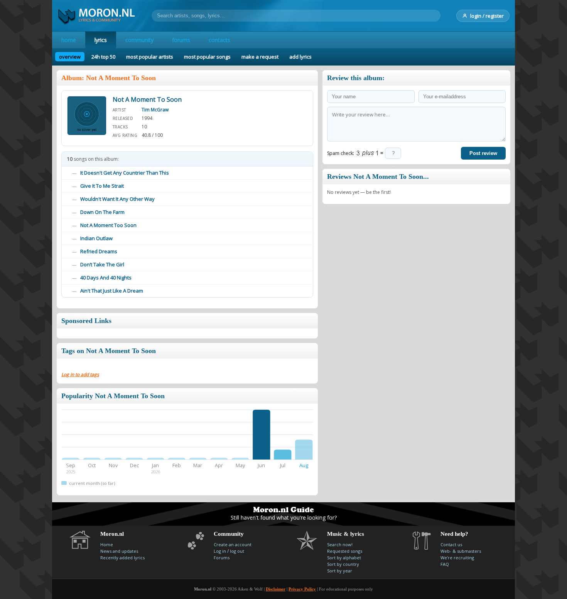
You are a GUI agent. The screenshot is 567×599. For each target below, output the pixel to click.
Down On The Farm (102, 212)
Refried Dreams (98, 251)
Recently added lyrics (122, 557)
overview (70, 56)
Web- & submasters (460, 551)
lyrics (100, 40)
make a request (259, 56)
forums (181, 40)
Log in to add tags (80, 374)
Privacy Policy (302, 589)
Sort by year (339, 571)
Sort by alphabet (344, 557)
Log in (220, 551)
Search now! (340, 544)
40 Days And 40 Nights (106, 277)
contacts (219, 40)
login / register (487, 15)
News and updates (119, 551)
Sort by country (343, 564)
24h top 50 (103, 56)
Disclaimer (275, 589)
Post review (483, 153)
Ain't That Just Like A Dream (111, 290)
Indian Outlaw (96, 238)
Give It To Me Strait (102, 185)
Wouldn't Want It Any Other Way (117, 198)
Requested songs (344, 551)
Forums (222, 557)
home (68, 40)
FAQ (444, 564)
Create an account (232, 544)
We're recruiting (457, 557)
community (139, 40)
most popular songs (207, 56)
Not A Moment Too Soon (108, 225)
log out (237, 551)
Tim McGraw (155, 109)
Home (106, 544)
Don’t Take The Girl (102, 264)
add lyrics (300, 56)
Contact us (451, 544)
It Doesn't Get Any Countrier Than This (124, 172)
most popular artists (149, 56)
